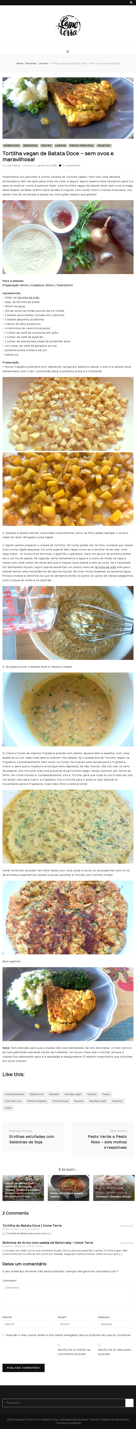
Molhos (55, 1189)
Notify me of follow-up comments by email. (74, 1352)
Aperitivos (11, 145)
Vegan (8, 1108)
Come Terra (33, 1419)
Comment (9, 1280)
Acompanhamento (14, 1094)
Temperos (117, 1101)
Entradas (30, 145)
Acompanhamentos (18, 1175)
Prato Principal (82, 145)
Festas (46, 145)
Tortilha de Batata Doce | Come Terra (32, 1225)
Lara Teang (13, 165)
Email (62, 1317)
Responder (127, 1225)
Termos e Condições (68, 1423)
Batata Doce (36, 1094)
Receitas (104, 145)
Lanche (61, 145)
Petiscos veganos (37, 1101)
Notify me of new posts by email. (114, 1352)
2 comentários (71, 165)
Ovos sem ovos (13, 1101)
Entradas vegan (73, 1094)
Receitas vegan (98, 1101)
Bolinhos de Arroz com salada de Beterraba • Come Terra (47, 1243)
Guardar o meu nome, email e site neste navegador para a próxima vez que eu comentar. (68, 1335)
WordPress (122, 1419)
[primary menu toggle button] (68, 51)
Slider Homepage (27, 1179)
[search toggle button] (131, 2)
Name (7, 1317)
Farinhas (92, 1094)
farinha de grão (28, 297)
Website (103, 1317)
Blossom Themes (88, 1419)
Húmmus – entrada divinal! (113, 1196)
